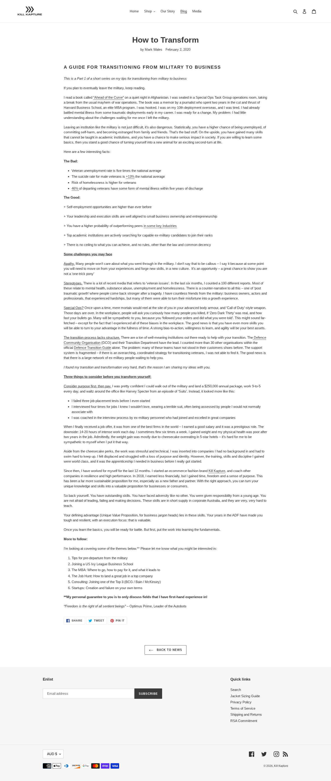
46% (75, 188)
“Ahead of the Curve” (108, 97)
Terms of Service (242, 708)
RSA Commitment (243, 721)
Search (235, 690)
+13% (130, 176)
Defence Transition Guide (92, 348)
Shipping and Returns (246, 714)
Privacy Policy (241, 702)
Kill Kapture (217, 471)
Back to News (169, 650)
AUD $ (52, 754)
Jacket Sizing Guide (245, 696)
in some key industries (160, 226)
